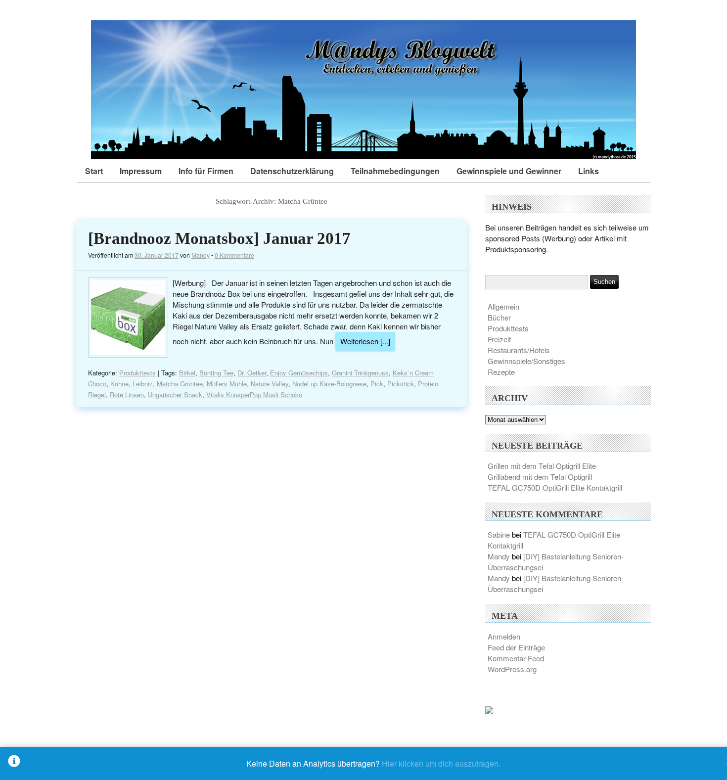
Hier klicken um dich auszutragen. (441, 763)
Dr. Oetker (251, 372)
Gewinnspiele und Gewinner (508, 171)
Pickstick (400, 383)
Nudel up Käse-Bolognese (329, 383)
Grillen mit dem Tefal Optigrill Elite (542, 465)
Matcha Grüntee (180, 383)
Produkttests (137, 372)
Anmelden (504, 636)
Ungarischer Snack (175, 394)
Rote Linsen (127, 394)
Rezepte (501, 372)
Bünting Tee (216, 372)
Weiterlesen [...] (365, 341)
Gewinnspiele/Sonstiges (526, 361)
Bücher (499, 317)
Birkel (187, 372)
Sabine (499, 534)
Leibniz (143, 383)
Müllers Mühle (227, 383)
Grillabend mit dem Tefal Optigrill (540, 476)
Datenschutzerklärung (292, 171)
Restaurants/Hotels (519, 350)
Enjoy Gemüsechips (299, 372)
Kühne (119, 383)
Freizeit (499, 339)
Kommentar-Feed (516, 658)
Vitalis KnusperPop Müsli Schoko (254, 394)
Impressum (141, 171)
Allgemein (503, 306)
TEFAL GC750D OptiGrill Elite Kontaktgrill (555, 487)
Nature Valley (269, 383)
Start (94, 171)
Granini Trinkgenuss (360, 372)
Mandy (200, 255)
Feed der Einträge (516, 647)
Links (588, 171)
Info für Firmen (206, 171)
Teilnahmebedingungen (395, 171)
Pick (376, 383)
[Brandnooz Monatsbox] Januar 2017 (219, 238)
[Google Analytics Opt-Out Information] (14, 763)
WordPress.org (512, 669)
